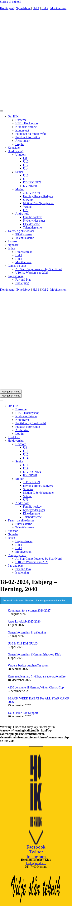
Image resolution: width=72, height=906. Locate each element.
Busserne (20, 119)
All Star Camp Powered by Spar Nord (38, 269)
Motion (19, 189)
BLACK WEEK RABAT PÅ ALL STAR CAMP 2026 (38, 700)
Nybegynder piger (34, 220)
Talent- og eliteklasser (21, 231)
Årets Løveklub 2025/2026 (24, 621)
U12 (25, 165)
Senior (19, 172)
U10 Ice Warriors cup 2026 (31, 272)
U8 (25, 158)
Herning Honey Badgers (38, 196)
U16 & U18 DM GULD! (23, 643)
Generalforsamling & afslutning (27, 632)
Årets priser (22, 140)
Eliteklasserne (31, 224)
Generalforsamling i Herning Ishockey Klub (34, 654)
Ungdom (20, 154)
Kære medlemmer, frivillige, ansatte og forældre (36, 676)
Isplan (11, 248)
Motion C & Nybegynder (38, 203)
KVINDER (30, 185)
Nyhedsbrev (23, 8)
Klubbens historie (26, 126)
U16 (25, 175)
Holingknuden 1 (36, 863)
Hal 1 (36, 8)
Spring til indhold (10, 1)
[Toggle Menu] (1, 110)
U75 (25, 210)
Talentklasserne (32, 227)
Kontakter (14, 147)
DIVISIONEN (32, 182)
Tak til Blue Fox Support (23, 713)
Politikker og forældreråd (30, 133)
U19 (25, 179)
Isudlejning (22, 283)
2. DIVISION (31, 192)
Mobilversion (58, 8)
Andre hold (22, 213)
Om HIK (13, 116)
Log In (19, 144)
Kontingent (7, 8)
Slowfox (28, 199)
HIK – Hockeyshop (27, 123)
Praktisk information (27, 137)
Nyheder (13, 244)
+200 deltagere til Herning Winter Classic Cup (36, 687)
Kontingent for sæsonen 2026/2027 (29, 610)
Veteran (27, 206)
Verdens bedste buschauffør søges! (29, 665)
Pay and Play (23, 279)
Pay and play (15, 276)
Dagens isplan (23, 251)
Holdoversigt (15, 151)
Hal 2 (44, 8)
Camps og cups (17, 265)
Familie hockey (32, 217)
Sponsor (13, 241)
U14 (25, 168)
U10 (25, 161)
